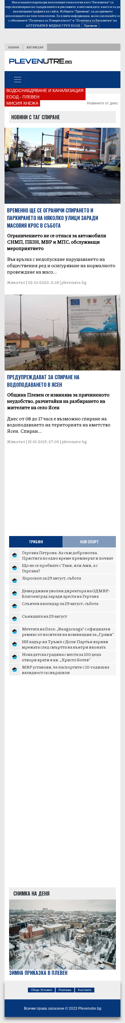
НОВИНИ (13, 47)
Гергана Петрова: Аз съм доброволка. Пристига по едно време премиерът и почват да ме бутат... (67, 557)
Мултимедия (35, 47)
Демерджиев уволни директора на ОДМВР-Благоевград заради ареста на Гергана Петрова (66, 595)
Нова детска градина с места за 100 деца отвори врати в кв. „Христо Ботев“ (61, 657)
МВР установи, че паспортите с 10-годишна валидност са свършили (65, 669)
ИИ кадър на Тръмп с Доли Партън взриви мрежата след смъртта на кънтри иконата (65, 644)
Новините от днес (102, 103)
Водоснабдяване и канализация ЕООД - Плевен (44, 93)
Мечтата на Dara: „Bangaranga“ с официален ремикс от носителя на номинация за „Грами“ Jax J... (68, 634)
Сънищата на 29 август (44, 616)
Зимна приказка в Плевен (38, 973)
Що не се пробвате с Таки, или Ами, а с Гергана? (60, 568)
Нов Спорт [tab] (89, 541)
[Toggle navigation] (17, 80)
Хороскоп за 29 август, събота (51, 578)
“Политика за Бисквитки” (94, 20)
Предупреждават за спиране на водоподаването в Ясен (43, 380)
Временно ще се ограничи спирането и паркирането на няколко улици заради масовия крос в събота (52, 218)
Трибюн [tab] (36, 541)
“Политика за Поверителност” (50, 20)
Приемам (90, 25)
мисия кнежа (22, 103)
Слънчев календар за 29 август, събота (60, 603)
